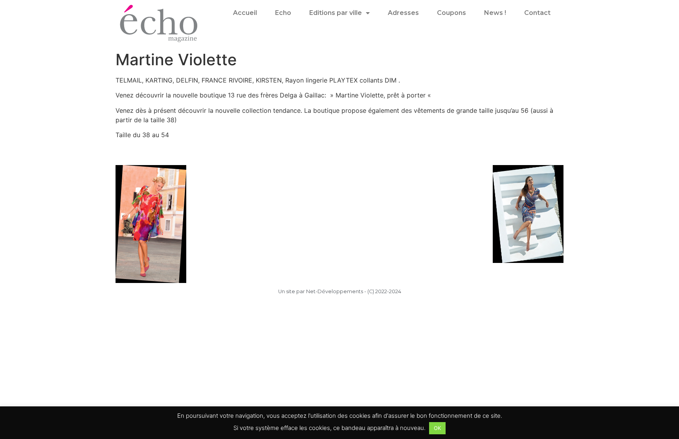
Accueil (245, 13)
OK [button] (437, 428)
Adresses (403, 13)
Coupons (451, 13)
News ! (495, 13)
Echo (283, 13)
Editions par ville (335, 13)
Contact (537, 13)
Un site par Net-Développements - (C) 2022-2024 (339, 291)
